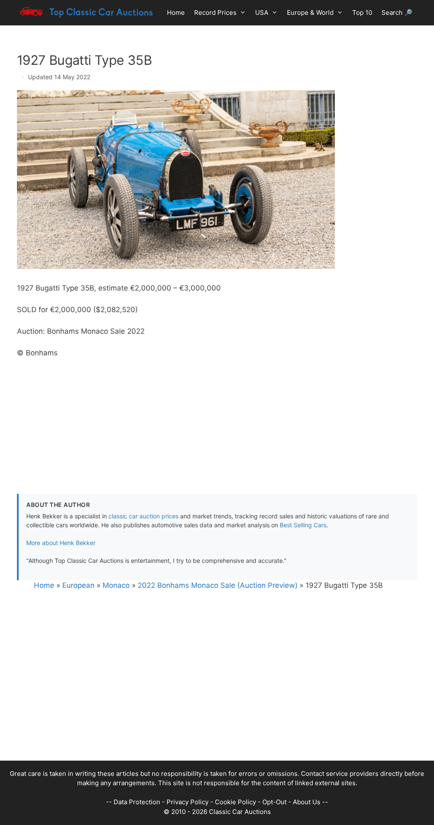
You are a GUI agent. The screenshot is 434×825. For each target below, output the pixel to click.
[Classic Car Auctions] (87, 12)
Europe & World (310, 12)
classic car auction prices (143, 516)
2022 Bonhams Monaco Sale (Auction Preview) (218, 585)
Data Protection (137, 802)
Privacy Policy (188, 802)
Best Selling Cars (303, 525)
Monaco (116, 585)
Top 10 (362, 12)
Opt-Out (274, 802)
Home (176, 12)
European (78, 585)
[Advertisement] (217, 417)
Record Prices (215, 12)
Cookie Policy (235, 802)
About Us (306, 802)
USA (261, 12)
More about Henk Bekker (60, 542)
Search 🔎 (396, 12)
